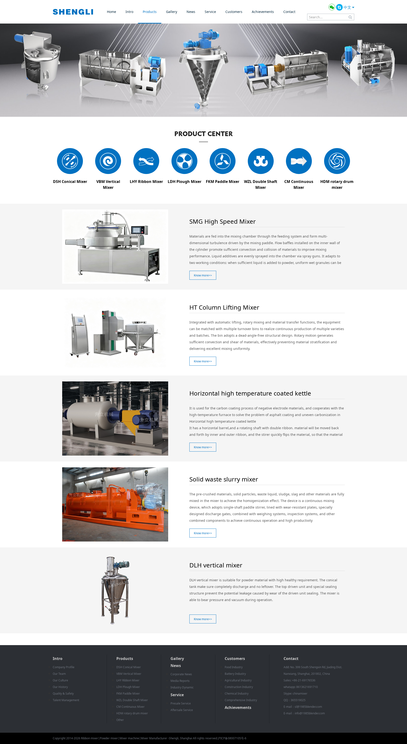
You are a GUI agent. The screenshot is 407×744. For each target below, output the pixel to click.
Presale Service (181, 703)
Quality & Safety (63, 693)
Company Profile (63, 667)
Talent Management (66, 700)
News (191, 11)
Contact (289, 11)
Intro (129, 11)
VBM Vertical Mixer (128, 674)
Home (111, 11)
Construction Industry (239, 687)
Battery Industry (235, 674)
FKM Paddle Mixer (128, 693)
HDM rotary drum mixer (132, 713)
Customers (233, 11)
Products (150, 11)
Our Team (59, 674)
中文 (348, 7)
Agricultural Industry (238, 680)
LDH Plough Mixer (128, 687)
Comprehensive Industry (241, 700)
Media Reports (180, 681)
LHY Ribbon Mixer (127, 680)
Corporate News (181, 674)
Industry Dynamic (182, 687)
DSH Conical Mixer (128, 667)
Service (210, 11)
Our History (60, 687)
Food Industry (234, 667)
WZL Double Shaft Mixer (132, 700)
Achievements (263, 11)
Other (120, 720)
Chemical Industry (236, 693)
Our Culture (60, 680)
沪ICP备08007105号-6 (232, 738)
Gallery (171, 11)
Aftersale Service (182, 710)
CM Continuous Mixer (130, 707)
